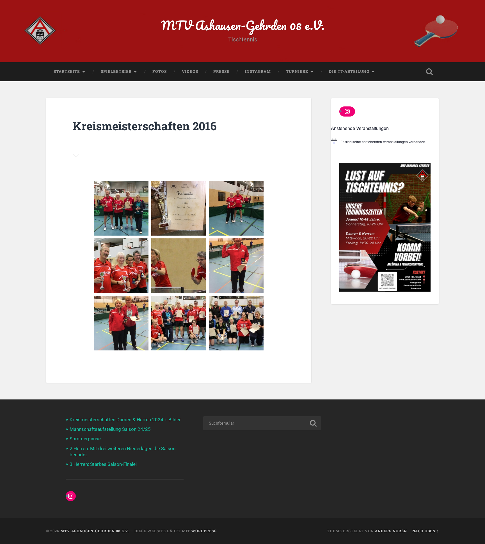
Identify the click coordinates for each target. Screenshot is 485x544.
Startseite (67, 71)
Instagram (258, 71)
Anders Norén (391, 531)
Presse (221, 71)
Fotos (159, 71)
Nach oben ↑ (425, 531)
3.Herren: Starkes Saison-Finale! (103, 464)
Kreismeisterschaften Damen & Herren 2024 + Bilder (125, 419)
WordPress (204, 531)
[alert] (385, 141)
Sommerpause (85, 438)
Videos (190, 71)
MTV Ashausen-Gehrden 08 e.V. (242, 25)
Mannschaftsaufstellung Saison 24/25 (110, 429)
